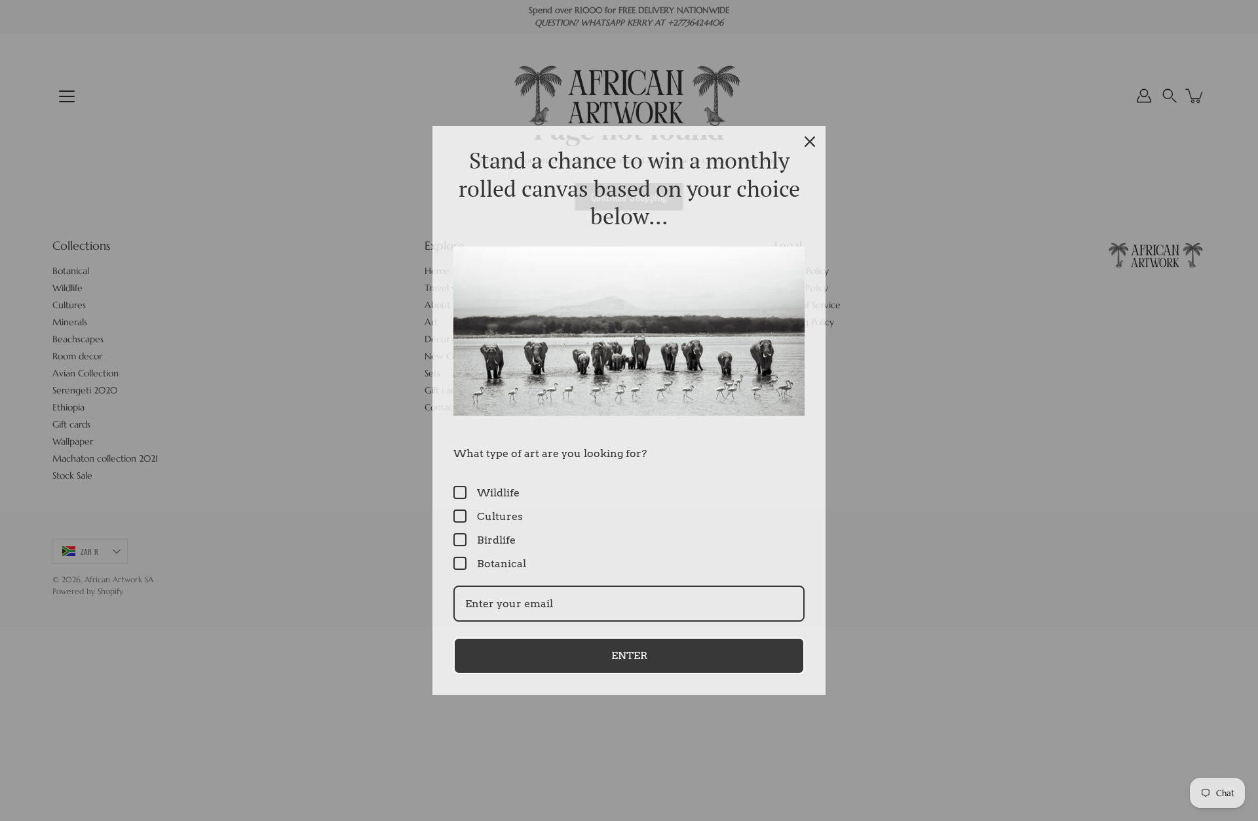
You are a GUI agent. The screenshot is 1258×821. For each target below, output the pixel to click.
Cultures (500, 516)
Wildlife (498, 493)
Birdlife (496, 540)
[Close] (810, 141)
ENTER (629, 655)
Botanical (501, 563)
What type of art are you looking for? (550, 453)
